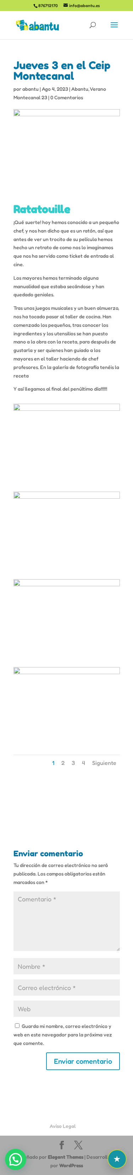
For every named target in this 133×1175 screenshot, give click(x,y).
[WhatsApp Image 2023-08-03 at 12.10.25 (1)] (66, 567)
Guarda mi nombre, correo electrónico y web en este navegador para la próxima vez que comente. (62, 1034)
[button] (15, 1159)
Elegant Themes (65, 1157)
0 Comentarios (66, 97)
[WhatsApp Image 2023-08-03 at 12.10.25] (66, 654)
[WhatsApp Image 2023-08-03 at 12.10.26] (66, 742)
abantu (30, 89)
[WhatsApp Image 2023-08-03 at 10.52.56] (66, 479)
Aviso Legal (63, 1126)
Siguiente (104, 762)
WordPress (71, 1165)
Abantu (79, 89)
